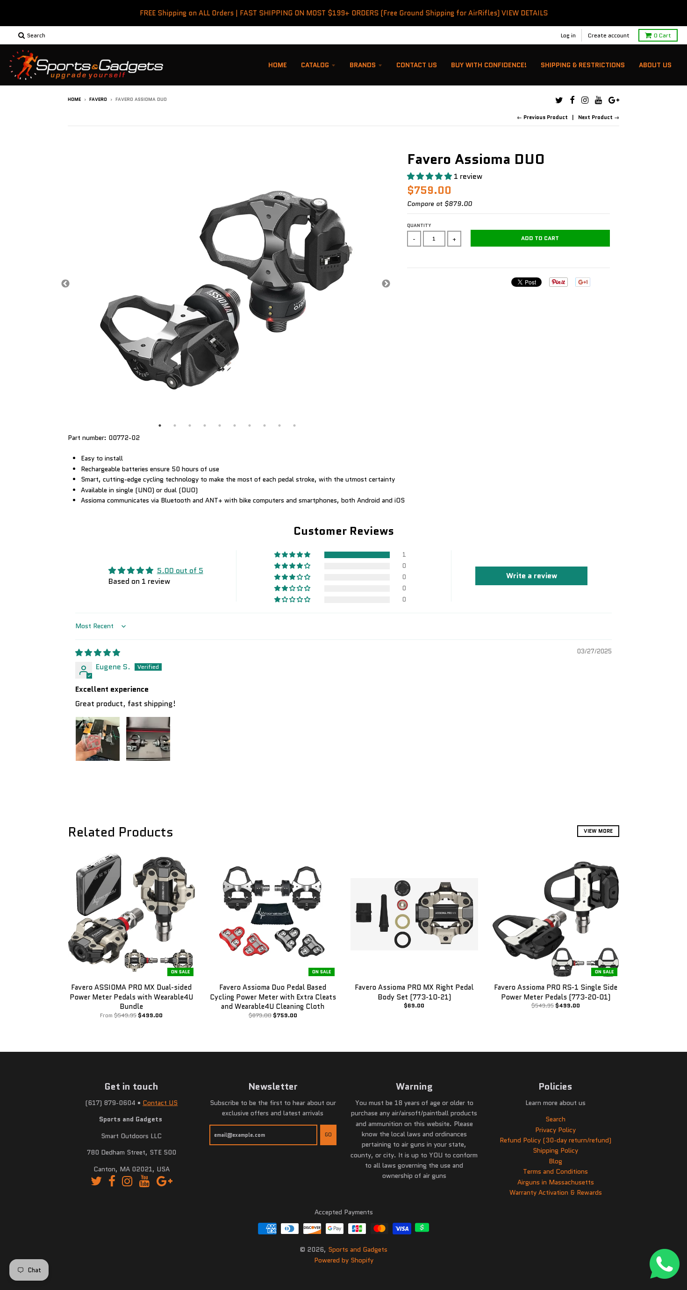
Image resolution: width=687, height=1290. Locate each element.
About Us (655, 65)
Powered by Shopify (343, 1260)
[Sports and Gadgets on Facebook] (572, 100)
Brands (363, 65)
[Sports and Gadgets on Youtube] (598, 100)
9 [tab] (279, 425)
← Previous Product (542, 117)
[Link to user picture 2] (148, 738)
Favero (98, 99)
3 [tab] (189, 425)
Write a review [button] (531, 575)
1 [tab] (160, 425)
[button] (430, 176)
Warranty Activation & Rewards (555, 1192)
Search (555, 1119)
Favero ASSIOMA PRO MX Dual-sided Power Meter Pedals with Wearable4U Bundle (131, 997)
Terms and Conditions (555, 1171)
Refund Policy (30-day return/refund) (555, 1140)
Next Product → (598, 117)
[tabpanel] (226, 284)
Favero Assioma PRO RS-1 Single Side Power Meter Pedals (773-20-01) (555, 992)
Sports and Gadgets (357, 1249)
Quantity (419, 225)
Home (277, 65)
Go (328, 1134)
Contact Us (416, 65)
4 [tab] (204, 425)
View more (598, 831)
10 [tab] (294, 425)
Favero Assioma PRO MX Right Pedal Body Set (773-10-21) (414, 992)
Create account (609, 35)
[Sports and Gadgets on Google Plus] (613, 100)
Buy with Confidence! (489, 65)
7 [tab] (249, 425)
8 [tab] (264, 425)
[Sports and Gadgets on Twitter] (559, 100)
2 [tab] (174, 425)
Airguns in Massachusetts (555, 1182)
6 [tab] (234, 425)
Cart (662, 35)
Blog (555, 1161)
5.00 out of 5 (180, 570)
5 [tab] (219, 425)
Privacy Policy (555, 1129)
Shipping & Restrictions (583, 65)
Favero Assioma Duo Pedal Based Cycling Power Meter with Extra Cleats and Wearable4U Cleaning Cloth (273, 997)
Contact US (160, 1102)
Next (386, 284)
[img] (97, 652)
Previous (65, 284)
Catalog (315, 65)
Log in (568, 35)
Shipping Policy (555, 1150)
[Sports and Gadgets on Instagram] (584, 100)
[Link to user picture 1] (97, 738)
